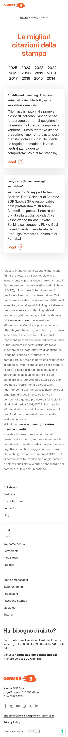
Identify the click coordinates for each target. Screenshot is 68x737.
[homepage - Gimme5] (19, 680)
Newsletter (10, 557)
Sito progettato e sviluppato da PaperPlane (28, 715)
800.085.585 (33, 658)
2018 (51, 73)
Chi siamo (10, 487)
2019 (39, 73)
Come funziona (13, 501)
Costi (6, 537)
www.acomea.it (21, 320)
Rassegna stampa (15, 600)
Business (9, 494)
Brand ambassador (15, 579)
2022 (52, 68)
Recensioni (10, 593)
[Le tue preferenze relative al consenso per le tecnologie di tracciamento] (62, 731)
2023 (39, 68)
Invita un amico (13, 586)
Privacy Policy (11, 722)
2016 (26, 78)
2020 (26, 73)
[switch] (22, 731)
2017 (13, 78)
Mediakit (9, 607)
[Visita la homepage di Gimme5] (14, 5)
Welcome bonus (14, 544)
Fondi (6, 530)
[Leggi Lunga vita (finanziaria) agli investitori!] (34, 214)
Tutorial (8, 614)
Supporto (9, 508)
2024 (26, 68)
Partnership (10, 551)
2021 (13, 73)
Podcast (8, 564)
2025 (12, 68)
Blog (6, 515)
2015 (38, 78)
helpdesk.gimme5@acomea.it (36, 654)
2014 (51, 78)
